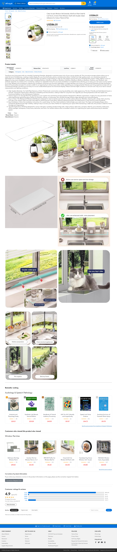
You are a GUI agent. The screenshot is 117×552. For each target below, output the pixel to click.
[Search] (83, 3)
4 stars (25, 494)
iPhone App (97, 534)
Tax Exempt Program (53, 545)
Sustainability (5, 543)
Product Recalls (52, 543)
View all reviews (11, 504)
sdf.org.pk (60, 32)
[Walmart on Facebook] (96, 542)
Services (15, 8)
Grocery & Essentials (30, 8)
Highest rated (24, 510)
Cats (16, 11)
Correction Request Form (14, 480)
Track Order (68, 526)
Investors (4, 541)
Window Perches (38, 72)
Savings (21, 8)
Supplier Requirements (7, 545)
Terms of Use (75, 534)
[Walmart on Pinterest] (105, 542)
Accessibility (51, 541)
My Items (62, 8)
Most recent (14, 510)
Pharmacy (49, 8)
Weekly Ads (79, 526)
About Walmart (5, 534)
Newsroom (4, 538)
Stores (26, 536)
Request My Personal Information (80, 541)
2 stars (25, 498)
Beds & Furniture (22, 11)
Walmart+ (27, 541)
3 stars (25, 496)
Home (6, 11)
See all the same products (105, 469)
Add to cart (100, 22)
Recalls (50, 538)
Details (102, 47)
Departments (7, 8)
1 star (26, 500)
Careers (56, 8)
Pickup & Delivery (41, 8)
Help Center (58, 526)
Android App (98, 536)
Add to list (94, 50)
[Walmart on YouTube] (102, 542)
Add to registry (105, 50)
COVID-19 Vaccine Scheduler (55, 534)
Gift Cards (27, 543)
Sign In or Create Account (43, 526)
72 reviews (58, 20)
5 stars (25, 492)
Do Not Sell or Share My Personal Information (88, 550)
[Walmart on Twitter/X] (99, 542)
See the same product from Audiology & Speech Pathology (97, 426)
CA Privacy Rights (76, 538)
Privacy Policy (75, 536)
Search (109, 510)
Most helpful (35, 510)
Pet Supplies (11, 11)
